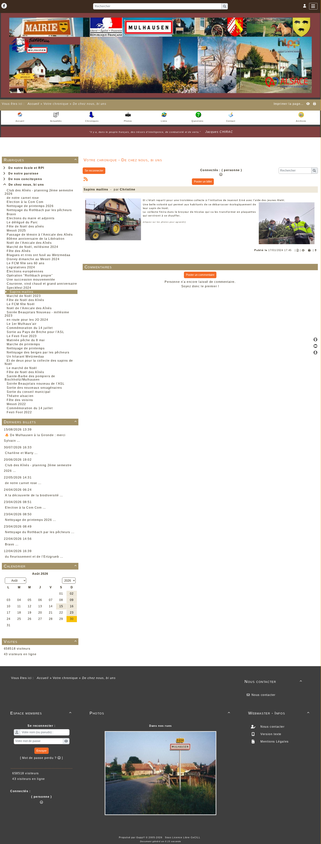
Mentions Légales (274, 741)
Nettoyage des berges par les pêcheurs (38, 352)
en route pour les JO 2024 (27, 319)
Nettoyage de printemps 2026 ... (30, 519)
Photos (160, 713)
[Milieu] (315, 346)
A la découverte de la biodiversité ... (34, 495)
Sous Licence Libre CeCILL (183, 837)
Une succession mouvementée (31, 279)
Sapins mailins (21, 291)
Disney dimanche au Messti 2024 (33, 259)
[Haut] (315, 339)
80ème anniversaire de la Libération (35, 238)
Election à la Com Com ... (25, 507)
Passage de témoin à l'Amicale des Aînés (40, 234)
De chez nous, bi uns (25, 184)
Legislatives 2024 (21, 267)
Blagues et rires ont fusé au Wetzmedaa (38, 255)
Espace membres (41, 713)
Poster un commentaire (200, 274)
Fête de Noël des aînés (25, 226)
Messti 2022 (16, 404)
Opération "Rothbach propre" (30, 275)
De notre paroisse (22, 173)
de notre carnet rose (23, 197)
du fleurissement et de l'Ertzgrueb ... (34, 556)
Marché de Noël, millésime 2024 (32, 246)
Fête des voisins (20, 400)
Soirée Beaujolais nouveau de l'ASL (35, 383)
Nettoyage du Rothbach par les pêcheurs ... (39, 532)
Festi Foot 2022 (19, 412)
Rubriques (40, 160)
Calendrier (40, 566)
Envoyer (41, 750)
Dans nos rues (160, 725)
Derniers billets (40, 422)
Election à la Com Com (25, 201)
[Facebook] (4, 6)
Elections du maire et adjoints (30, 218)
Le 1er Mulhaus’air (22, 323)
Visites (40, 641)
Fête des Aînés (18, 251)
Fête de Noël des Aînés (25, 300)
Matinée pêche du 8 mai (26, 340)
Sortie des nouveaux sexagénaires (34, 387)
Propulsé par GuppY (132, 837)
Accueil (33, 103)
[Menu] (313, 6)
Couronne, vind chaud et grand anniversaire (42, 283)
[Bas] (315, 352)
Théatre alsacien (20, 395)
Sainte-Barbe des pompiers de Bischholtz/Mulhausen (30, 378)
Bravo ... (11, 544)
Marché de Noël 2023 (24, 295)
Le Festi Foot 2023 (22, 336)
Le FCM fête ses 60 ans (25, 263)
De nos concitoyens (24, 179)
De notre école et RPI (25, 167)
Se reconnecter (94, 170)
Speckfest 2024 (19, 287)
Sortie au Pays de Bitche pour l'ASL (35, 332)
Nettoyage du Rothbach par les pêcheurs (39, 210)
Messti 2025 (16, 230)
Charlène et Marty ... (21, 453)
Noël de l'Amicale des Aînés (29, 242)
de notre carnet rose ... (23, 483)
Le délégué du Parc (22, 222)
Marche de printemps (23, 344)
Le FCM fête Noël (21, 304)
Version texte (270, 734)
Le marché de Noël (22, 368)
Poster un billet (203, 181)
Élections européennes (25, 271)
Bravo (11, 214)
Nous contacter (273, 681)
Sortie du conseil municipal (28, 391)
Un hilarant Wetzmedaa (25, 356)
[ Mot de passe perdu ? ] (41, 757)
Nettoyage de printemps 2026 (30, 206)
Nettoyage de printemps (26, 348)
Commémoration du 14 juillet (30, 327)
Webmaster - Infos (279, 713)
